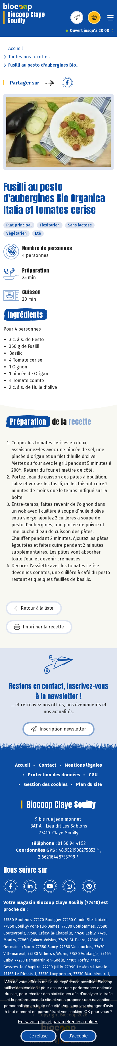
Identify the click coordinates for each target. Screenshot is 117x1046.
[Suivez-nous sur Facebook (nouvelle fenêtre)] (10, 886)
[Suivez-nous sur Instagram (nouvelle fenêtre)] (69, 886)
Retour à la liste (37, 608)
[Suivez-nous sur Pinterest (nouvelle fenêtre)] (89, 886)
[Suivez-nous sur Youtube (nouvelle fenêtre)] (50, 886)
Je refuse (38, 1035)
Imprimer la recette (43, 627)
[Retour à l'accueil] (17, 7)
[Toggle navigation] (110, 19)
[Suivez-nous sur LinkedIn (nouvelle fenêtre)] (30, 886)
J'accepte (78, 1035)
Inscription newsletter (62, 729)
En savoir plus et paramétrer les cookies (58, 1021)
